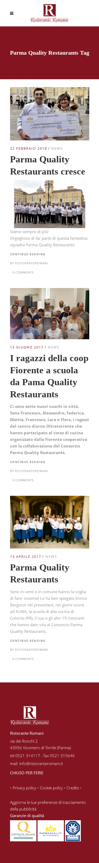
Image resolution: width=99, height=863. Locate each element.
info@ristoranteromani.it (41, 763)
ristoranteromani (31, 263)
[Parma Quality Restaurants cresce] (49, 90)
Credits (73, 787)
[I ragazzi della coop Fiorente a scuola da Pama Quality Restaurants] (49, 291)
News (57, 148)
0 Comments (23, 272)
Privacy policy (24, 787)
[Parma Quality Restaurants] (49, 499)
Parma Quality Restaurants (50, 244)
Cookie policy (51, 787)
